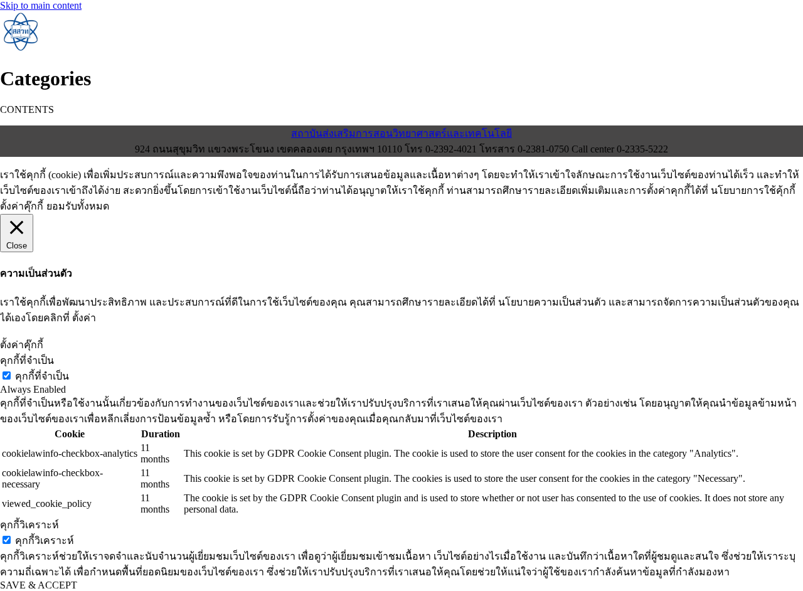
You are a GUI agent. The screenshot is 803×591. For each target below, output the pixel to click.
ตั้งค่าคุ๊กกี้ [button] (21, 206)
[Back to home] (20, 48)
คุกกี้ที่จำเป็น (42, 376)
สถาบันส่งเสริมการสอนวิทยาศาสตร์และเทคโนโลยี (401, 133)
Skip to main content (41, 5)
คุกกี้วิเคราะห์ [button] (29, 524)
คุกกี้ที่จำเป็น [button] (27, 360)
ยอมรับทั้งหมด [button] (77, 206)
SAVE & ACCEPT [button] (38, 585)
